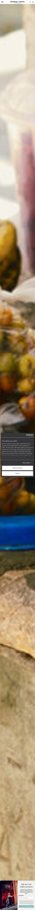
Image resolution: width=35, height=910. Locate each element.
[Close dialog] (33, 882)
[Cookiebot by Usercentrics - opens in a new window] (26, 435)
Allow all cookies (17, 468)
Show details (26, 462)
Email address (21, 895)
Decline (17, 473)
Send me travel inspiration (26, 906)
